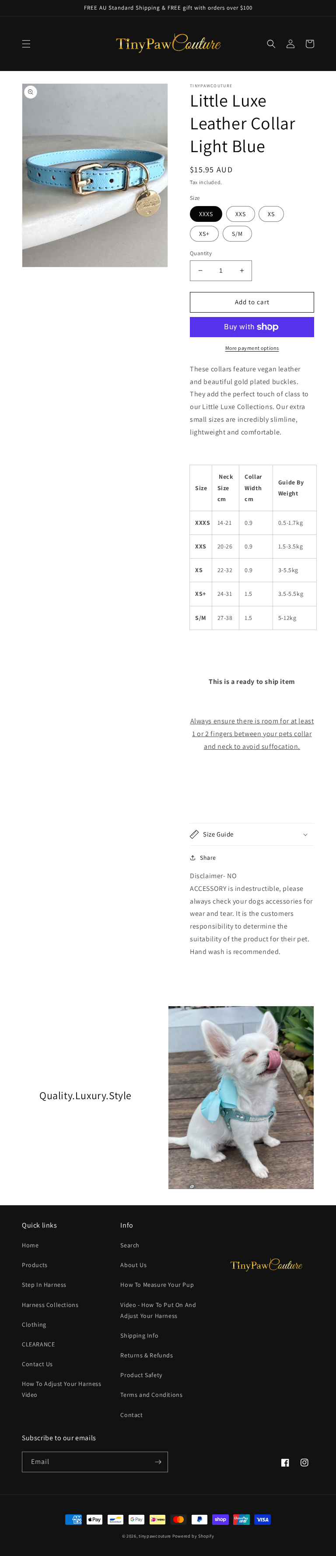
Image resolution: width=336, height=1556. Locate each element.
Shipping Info (139, 1335)
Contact (131, 1415)
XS (271, 214)
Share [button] (208, 858)
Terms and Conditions (151, 1395)
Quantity (201, 253)
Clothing (34, 1324)
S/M (237, 234)
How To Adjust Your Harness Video (62, 1389)
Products (35, 1265)
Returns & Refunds (146, 1355)
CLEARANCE (38, 1344)
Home (30, 1245)
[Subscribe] (158, 1462)
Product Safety (141, 1375)
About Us (133, 1265)
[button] (26, 43)
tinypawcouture (155, 1536)
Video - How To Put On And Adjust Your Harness (158, 1310)
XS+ (204, 234)
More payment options (252, 348)
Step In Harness (44, 1285)
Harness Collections (50, 1305)
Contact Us (37, 1364)
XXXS (206, 214)
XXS (240, 214)
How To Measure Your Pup (157, 1285)
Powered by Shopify (193, 1536)
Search (130, 1245)
